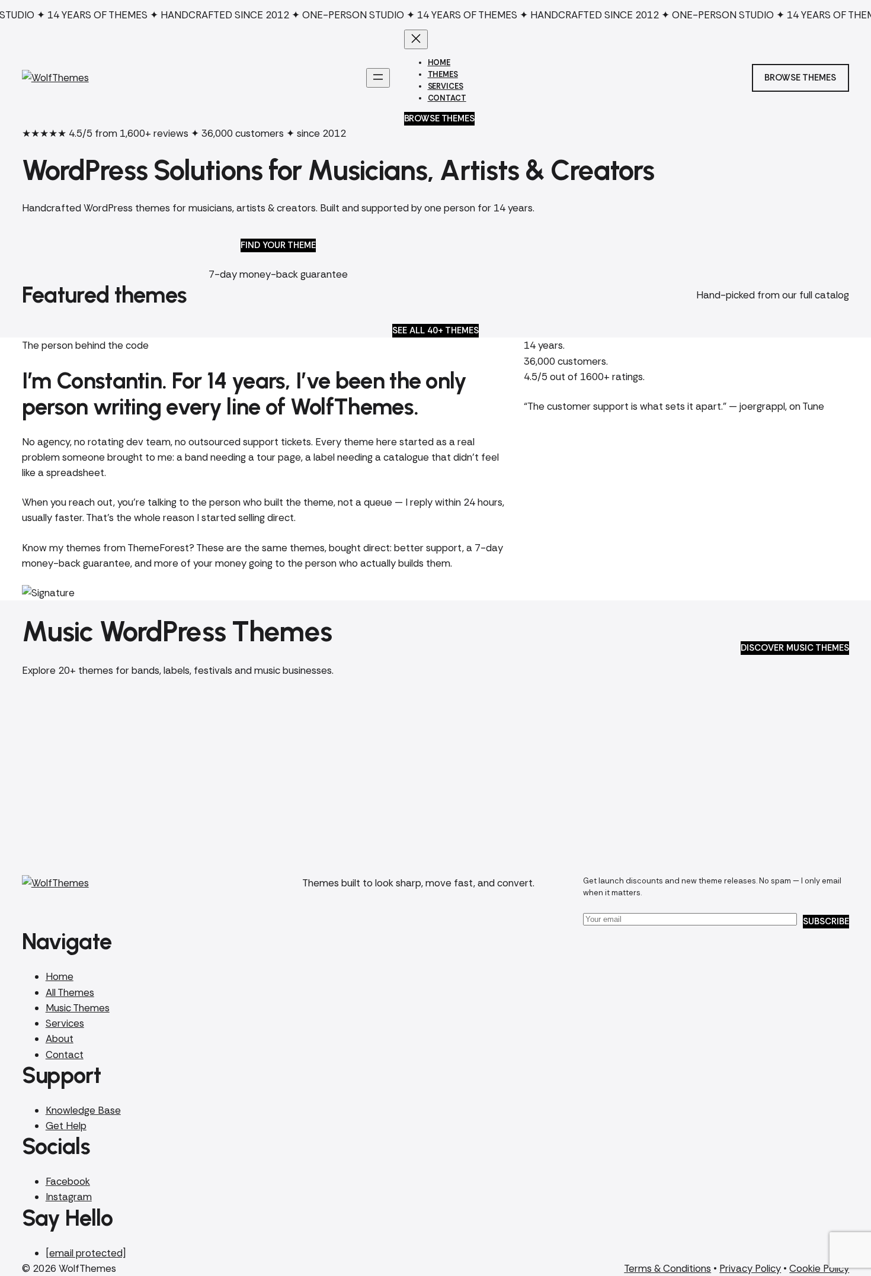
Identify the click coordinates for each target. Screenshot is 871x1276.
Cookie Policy (819, 1268)
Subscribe (826, 921)
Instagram (69, 1196)
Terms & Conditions (667, 1268)
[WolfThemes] (55, 77)
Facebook (68, 1181)
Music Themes (78, 1007)
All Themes (70, 992)
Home (59, 976)
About (59, 1038)
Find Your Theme (278, 245)
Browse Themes (439, 118)
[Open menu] (378, 78)
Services (65, 1023)
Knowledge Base (83, 1110)
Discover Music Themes (795, 648)
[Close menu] (416, 39)
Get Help (66, 1125)
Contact (65, 1054)
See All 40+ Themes (435, 330)
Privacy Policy (750, 1268)
